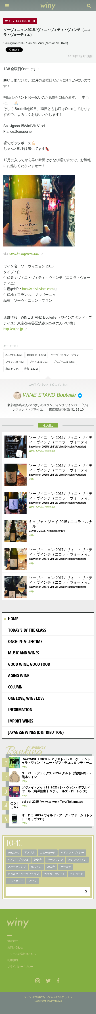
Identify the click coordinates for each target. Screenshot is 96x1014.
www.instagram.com (23, 254)
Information (20, 710)
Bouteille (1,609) (36, 354)
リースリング (55, 859)
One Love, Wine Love (26, 698)
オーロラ (66, 866)
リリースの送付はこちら (21, 953)
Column (15, 687)
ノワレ (32, 881)
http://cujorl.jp (13, 329)
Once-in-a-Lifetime (25, 641)
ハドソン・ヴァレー (72, 852)
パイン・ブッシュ (18, 859)
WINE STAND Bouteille (42, 450)
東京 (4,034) (12, 368)
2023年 (51, 866)
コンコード (76, 874)
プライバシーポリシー (20, 966)
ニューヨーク (47, 852)
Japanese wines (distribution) (36, 732)
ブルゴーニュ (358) (64, 361)
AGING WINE (18, 675)
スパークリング (17, 866)
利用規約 (12, 960)
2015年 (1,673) (14, 354)
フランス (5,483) (14, 361)
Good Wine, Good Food (29, 664)
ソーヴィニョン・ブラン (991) (67, 354)
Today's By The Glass (27, 630)
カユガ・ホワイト (54, 874)
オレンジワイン (77, 859)
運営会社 (12, 941)
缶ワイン (36, 866)
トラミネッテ (15, 881)
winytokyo (13, 852)
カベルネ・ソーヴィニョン (23, 874)
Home (13, 619)
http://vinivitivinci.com (37, 289)
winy (31, 479)
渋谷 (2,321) (31, 368)
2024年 (38, 859)
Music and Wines (23, 653)
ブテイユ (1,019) (38, 361)
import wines (20, 721)
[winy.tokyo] (48, 5)
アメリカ (29, 852)
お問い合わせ (15, 947)
